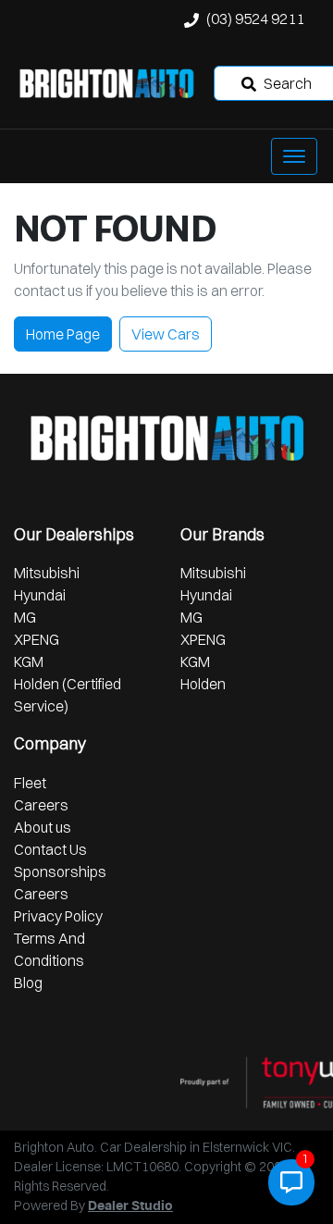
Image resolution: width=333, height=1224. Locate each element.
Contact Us (50, 849)
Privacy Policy (58, 916)
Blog (28, 982)
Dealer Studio (130, 1206)
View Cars (165, 334)
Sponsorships (60, 871)
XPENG (36, 639)
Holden (203, 683)
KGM (28, 661)
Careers (41, 805)
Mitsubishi (47, 572)
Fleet (30, 782)
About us (42, 827)
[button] (294, 156)
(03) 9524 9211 (255, 18)
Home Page (63, 334)
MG (25, 617)
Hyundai (40, 595)
